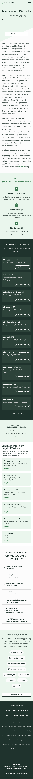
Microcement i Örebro (24, 735)
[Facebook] (16, 756)
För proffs (8, 715)
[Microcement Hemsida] (8, 3)
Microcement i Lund (24, 744)
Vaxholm (21, 167)
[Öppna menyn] (29, 2)
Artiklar (8, 710)
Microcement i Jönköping (10, 744)
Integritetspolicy (22, 773)
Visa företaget (21, 267)
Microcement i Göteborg (9, 726)
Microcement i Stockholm (16, 722)
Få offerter (15, 34)
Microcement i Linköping (24, 731)
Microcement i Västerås (9, 735)
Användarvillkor (10, 773)
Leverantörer (24, 715)
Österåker (16, 436)
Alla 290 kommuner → (16, 749)
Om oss (15, 715)
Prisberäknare (23, 710)
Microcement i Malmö (24, 726)
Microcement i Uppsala (8, 731)
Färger (14, 710)
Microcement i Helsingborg (16, 740)
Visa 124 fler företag (16, 414)
